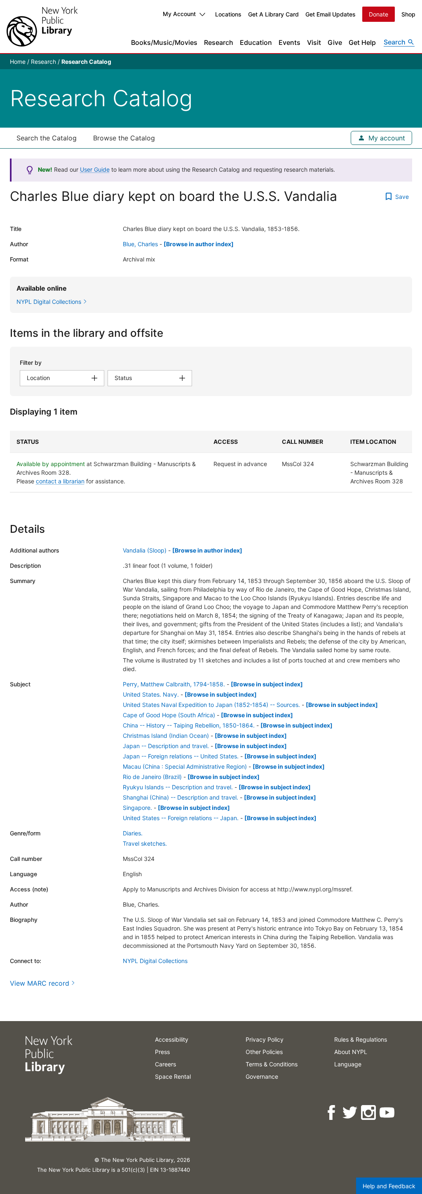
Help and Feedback (389, 1185)
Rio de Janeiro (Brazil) (152, 776)
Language (347, 1064)
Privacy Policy (265, 1039)
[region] (211, 461)
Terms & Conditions (272, 1064)
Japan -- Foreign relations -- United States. (181, 756)
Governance (262, 1076)
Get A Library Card (273, 14)
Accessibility (171, 1039)
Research (218, 42)
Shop (408, 14)
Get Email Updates (330, 14)
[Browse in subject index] (267, 684)
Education (256, 42)
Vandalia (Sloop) (144, 550)
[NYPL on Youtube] (388, 1112)
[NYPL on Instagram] (369, 1112)
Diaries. (133, 833)
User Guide (95, 169)
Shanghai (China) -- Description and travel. (180, 797)
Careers (165, 1064)
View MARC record (39, 983)
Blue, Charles (140, 243)
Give (335, 42)
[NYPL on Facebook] (332, 1112)
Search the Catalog (46, 138)
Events (289, 42)
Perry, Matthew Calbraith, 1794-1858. (174, 684)
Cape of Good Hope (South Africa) (169, 714)
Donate (378, 14)
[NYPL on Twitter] (350, 1112)
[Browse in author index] (199, 243)
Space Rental (173, 1076)
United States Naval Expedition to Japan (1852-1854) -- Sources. (211, 704)
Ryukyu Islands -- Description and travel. (178, 787)
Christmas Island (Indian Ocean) (166, 735)
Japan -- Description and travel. (166, 745)
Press (162, 1051)
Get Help (362, 42)
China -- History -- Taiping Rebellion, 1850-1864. (189, 725)
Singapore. (137, 807)
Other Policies (264, 1051)
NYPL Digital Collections (155, 960)
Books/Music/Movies (164, 42)
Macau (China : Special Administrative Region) (185, 766)
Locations (228, 14)
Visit (314, 42)
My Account (179, 13)
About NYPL (350, 1051)
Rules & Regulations (360, 1039)
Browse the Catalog (124, 138)
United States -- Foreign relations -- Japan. (181, 817)
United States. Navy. (151, 694)
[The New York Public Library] (42, 27)
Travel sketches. (145, 843)
